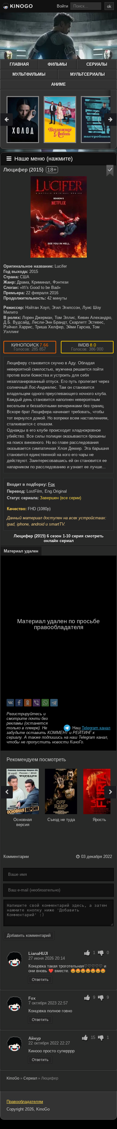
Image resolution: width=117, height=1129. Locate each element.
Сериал (30, 1078)
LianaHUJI (38, 953)
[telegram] (54, 702)
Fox (51, 484)
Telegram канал (96, 728)
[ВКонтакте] (10, 702)
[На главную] (17, 7)
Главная (19, 64)
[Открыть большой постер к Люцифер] (59, 217)
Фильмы (57, 64)
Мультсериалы (87, 74)
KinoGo (13, 1078)
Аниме (58, 84)
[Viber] (36, 702)
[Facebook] (19, 702)
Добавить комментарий (29, 935)
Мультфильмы (29, 74)
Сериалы (96, 64)
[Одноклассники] (28, 702)
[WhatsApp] (45, 702)
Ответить (40, 980)
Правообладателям (25, 1101)
